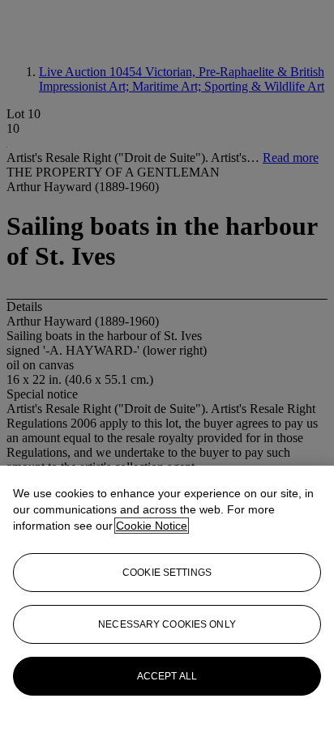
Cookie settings (167, 572)
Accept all (167, 676)
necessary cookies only (167, 624)
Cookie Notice (151, 525)
